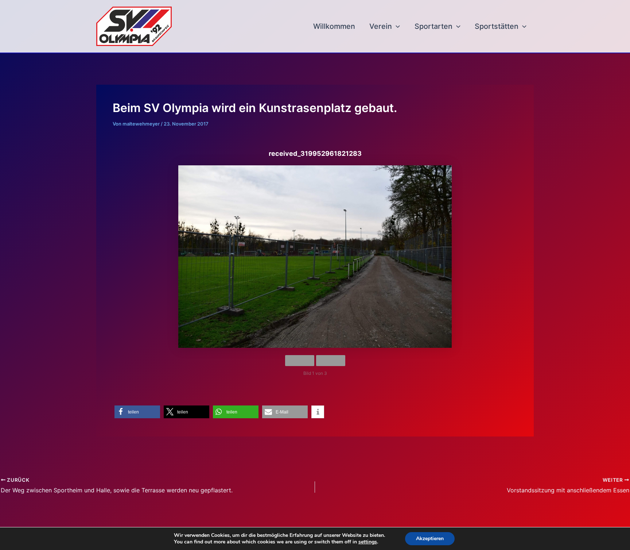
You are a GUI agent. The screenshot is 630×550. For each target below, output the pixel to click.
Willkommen (334, 26)
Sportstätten (496, 26)
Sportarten (433, 26)
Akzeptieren (430, 538)
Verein (380, 26)
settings (367, 542)
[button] (396, 26)
